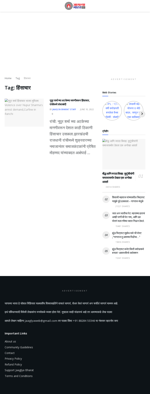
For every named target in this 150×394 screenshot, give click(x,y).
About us (10, 341)
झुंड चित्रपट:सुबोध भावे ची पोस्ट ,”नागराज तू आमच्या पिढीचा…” (127, 235)
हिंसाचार (27, 78)
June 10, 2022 (86, 109)
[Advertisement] (75, 47)
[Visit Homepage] (75, 6)
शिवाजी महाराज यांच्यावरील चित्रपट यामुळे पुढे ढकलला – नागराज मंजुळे (128, 199)
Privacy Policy (13, 358)
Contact (10, 353)
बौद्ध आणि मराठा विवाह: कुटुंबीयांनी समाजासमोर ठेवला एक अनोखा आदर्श (118, 178)
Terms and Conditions (19, 376)
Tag (18, 78)
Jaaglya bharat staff (64, 109)
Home (8, 78)
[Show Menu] (6, 6)
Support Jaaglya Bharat (19, 370)
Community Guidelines (19, 347)
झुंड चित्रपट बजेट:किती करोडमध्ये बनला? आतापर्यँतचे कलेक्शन (128, 251)
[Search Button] (143, 6)
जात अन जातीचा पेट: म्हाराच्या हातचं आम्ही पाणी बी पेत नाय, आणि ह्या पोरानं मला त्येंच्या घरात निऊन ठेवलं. (128, 217)
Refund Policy (13, 364)
